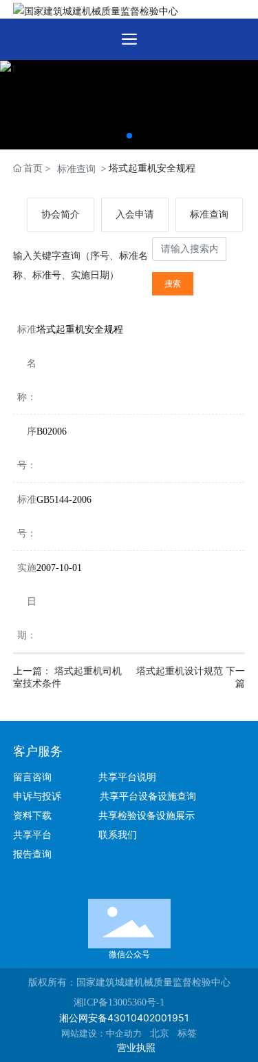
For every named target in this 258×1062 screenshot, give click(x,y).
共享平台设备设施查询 (148, 796)
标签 (187, 1033)
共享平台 (32, 835)
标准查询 (76, 168)
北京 (159, 1033)
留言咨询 (38, 777)
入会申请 (135, 214)
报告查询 (32, 854)
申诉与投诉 (41, 796)
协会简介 (60, 214)
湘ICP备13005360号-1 (119, 1002)
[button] (129, 135)
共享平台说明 (127, 777)
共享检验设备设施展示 (146, 816)
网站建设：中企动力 (101, 1033)
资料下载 (38, 816)
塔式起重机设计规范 (181, 671)
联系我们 (117, 835)
